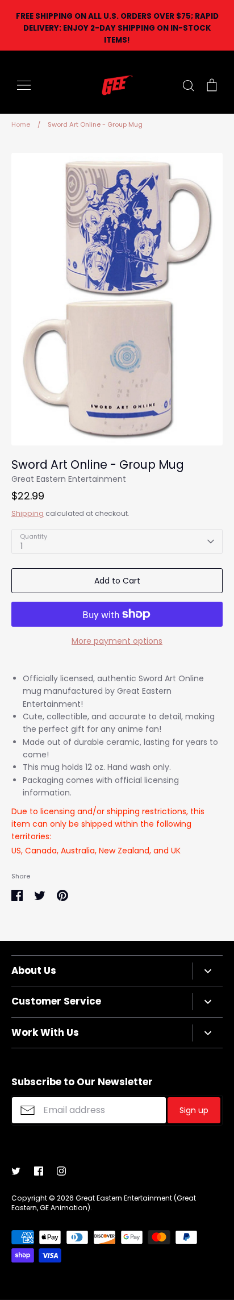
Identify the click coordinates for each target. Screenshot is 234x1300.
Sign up (193, 1110)
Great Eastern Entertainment (68, 479)
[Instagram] (61, 1171)
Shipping (27, 513)
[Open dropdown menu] (208, 971)
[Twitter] (16, 1171)
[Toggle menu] (23, 85)
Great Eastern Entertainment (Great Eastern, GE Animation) (103, 1202)
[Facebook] (38, 1171)
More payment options (117, 641)
